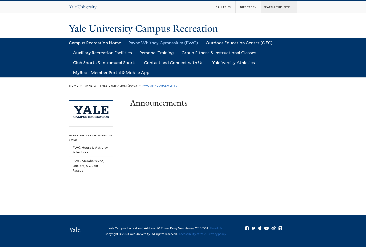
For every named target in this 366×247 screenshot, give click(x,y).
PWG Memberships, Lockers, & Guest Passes (88, 165)
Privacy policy (217, 234)
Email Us (216, 228)
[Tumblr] (280, 228)
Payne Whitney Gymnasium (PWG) (163, 42)
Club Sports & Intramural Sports (104, 62)
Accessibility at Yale (192, 234)
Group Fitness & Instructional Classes (218, 52)
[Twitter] (253, 228)
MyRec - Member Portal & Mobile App (111, 72)
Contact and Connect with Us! (174, 62)
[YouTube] (266, 228)
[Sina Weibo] (273, 228)
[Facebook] (247, 228)
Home (73, 85)
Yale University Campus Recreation (145, 28)
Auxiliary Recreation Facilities (102, 52)
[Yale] (75, 230)
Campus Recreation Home (95, 42)
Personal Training (156, 52)
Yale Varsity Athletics (233, 62)
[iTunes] (260, 228)
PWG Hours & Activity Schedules (90, 150)
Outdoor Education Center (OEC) (239, 42)
